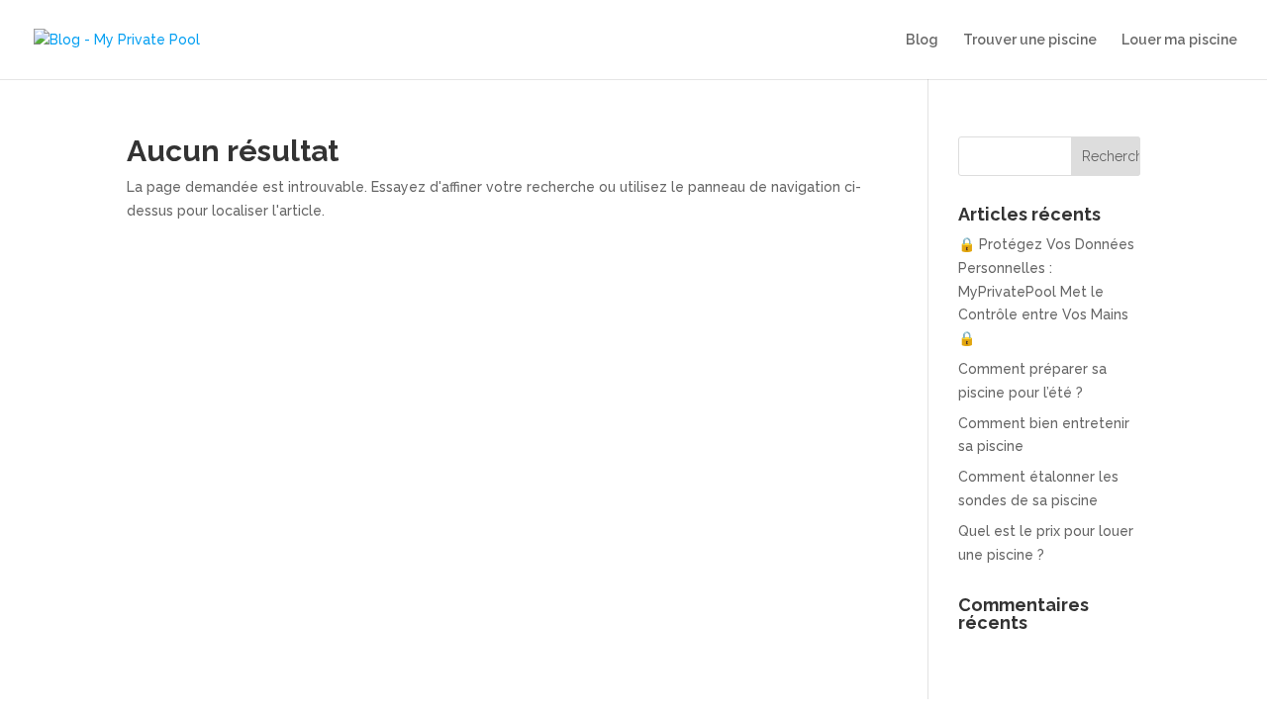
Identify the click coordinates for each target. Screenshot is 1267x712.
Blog (922, 40)
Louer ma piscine (1179, 40)
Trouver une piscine (1030, 40)
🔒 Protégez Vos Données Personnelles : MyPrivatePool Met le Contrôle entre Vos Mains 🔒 (1046, 291)
